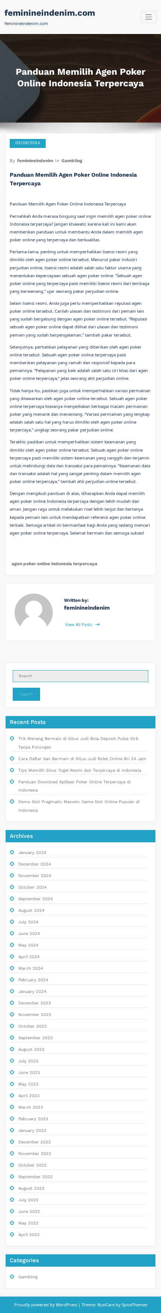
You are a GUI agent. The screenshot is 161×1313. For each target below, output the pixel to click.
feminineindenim (35, 160)
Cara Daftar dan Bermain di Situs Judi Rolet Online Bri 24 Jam (82, 758)
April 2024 (29, 956)
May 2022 (28, 1223)
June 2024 (29, 933)
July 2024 (28, 922)
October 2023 (32, 1026)
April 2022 (29, 1234)
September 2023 (35, 1037)
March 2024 (30, 968)
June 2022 (29, 1211)
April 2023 (29, 1095)
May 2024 (28, 945)
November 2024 (34, 875)
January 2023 (32, 1130)
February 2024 (33, 980)
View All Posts (79, 624)
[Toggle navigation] (149, 17)
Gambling (71, 160)
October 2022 (32, 1165)
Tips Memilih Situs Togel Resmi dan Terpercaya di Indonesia (79, 770)
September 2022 (35, 1176)
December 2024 (34, 864)
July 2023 (28, 1061)
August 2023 (31, 1049)
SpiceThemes (134, 1304)
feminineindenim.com (49, 13)
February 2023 (33, 1119)
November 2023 (34, 1014)
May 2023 (28, 1084)
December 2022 (34, 1142)
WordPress (66, 1304)
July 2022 (28, 1200)
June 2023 (29, 1072)
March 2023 (30, 1107)
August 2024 (31, 910)
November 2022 (34, 1153)
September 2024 (35, 899)
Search (26, 694)
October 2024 (32, 887)
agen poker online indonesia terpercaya (54, 563)
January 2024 (32, 991)
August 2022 (31, 1188)
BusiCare (106, 1304)
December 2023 (34, 1003)
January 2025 (32, 852)
